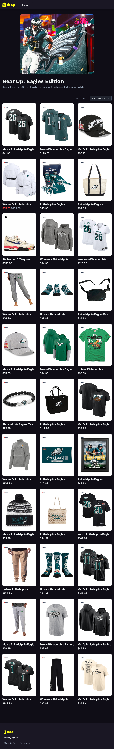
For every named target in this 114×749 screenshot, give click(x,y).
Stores (25, 5)
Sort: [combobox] (99, 98)
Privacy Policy (11, 737)
